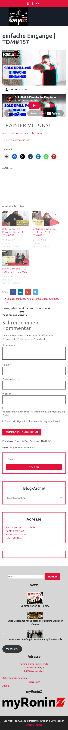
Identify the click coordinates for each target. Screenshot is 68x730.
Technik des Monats (14, 315)
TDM (21, 311)
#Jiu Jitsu (21, 299)
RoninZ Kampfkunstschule (34, 308)
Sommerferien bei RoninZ (35, 605)
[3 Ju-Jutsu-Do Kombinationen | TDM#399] (15, 218)
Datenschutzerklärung (14, 678)
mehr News (12, 648)
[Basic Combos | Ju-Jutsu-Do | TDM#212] (15, 258)
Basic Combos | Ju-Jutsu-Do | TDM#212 (15, 270)
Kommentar (9, 345)
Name (6, 365)
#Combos (10, 299)
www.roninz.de (21, 140)
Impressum (34, 682)
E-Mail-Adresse (11, 379)
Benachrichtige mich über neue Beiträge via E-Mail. (32, 421)
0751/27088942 (14, 538)
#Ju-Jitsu (32, 299)
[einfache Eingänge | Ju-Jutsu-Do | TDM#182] (45, 218)
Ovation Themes (34, 725)
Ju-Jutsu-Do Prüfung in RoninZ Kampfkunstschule (35, 639)
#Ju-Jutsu (42, 299)
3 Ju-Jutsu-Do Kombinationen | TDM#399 (12, 232)
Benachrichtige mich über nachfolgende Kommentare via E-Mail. (33, 413)
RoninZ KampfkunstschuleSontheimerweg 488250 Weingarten (20, 531)
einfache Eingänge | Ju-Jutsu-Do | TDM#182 (44, 232)
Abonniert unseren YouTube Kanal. (22, 133)
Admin (5, 685)
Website (7, 393)
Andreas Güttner (18, 89)
